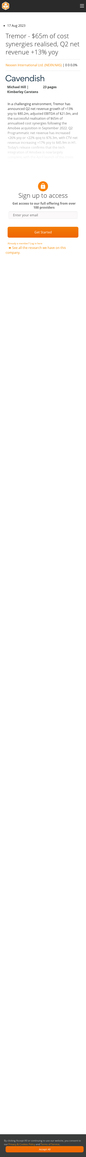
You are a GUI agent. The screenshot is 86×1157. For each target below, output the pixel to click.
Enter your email (25, 215)
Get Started (43, 232)
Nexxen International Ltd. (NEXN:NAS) (34, 65)
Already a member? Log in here (25, 243)
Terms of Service (50, 1144)
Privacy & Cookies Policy (21, 1144)
